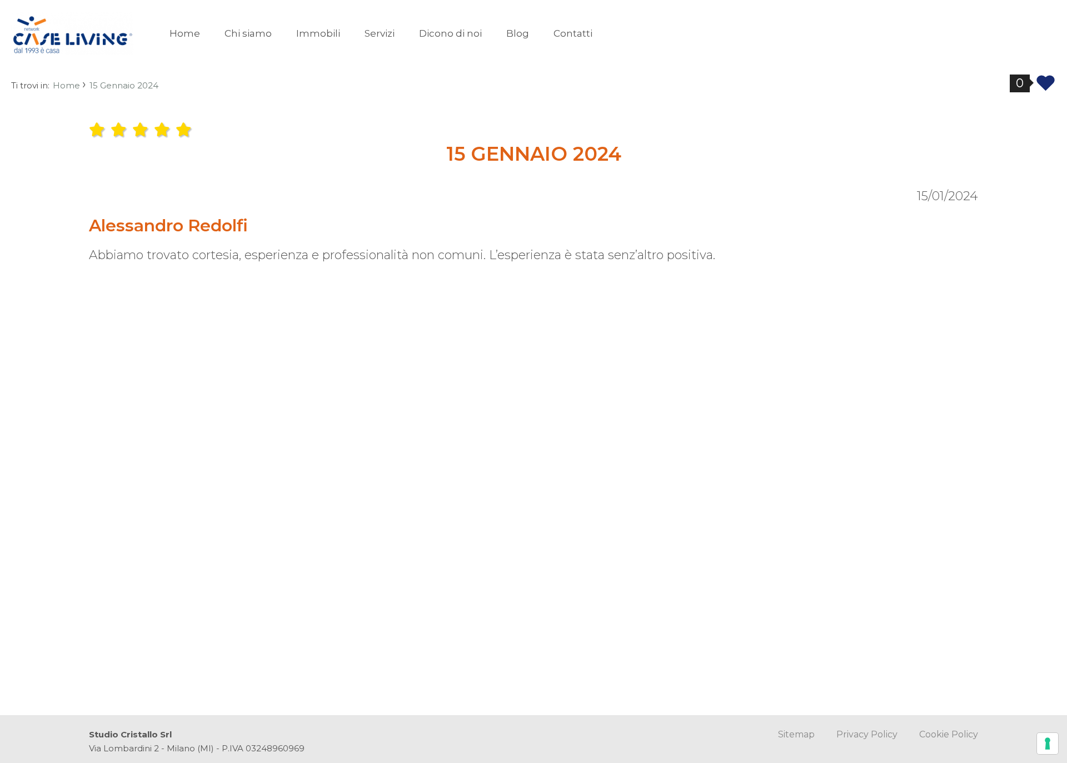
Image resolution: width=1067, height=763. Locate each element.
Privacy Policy (867, 734)
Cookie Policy (948, 734)
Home (184, 33)
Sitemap (796, 734)
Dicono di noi (450, 33)
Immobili (318, 33)
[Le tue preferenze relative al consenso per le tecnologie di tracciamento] (1047, 743)
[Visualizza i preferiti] (1045, 85)
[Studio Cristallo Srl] (72, 32)
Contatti (573, 33)
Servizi (380, 33)
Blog (517, 33)
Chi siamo (248, 33)
